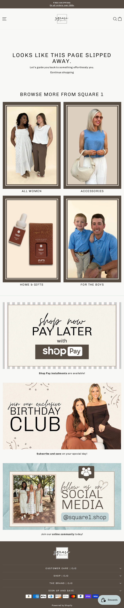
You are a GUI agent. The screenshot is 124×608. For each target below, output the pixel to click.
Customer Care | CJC (61, 568)
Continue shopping (62, 72)
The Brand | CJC (61, 583)
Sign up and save (61, 590)
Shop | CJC (61, 576)
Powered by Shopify (62, 605)
